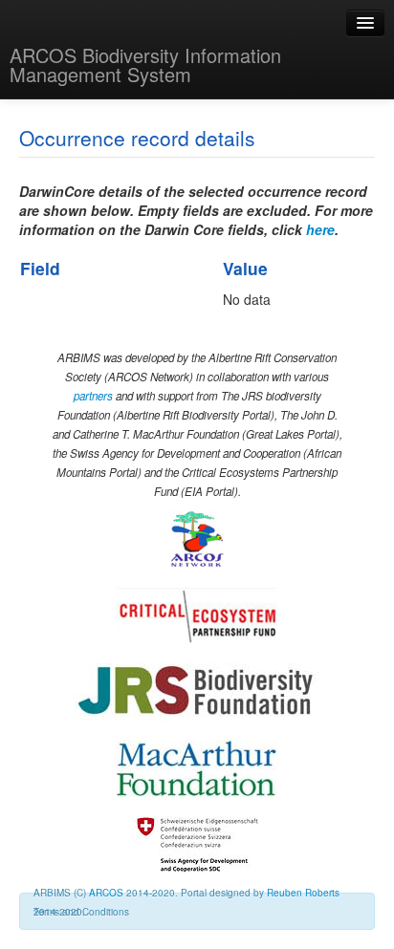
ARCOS (106, 892)
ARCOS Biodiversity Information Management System (145, 64)
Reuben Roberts (303, 892)
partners (93, 395)
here (320, 229)
